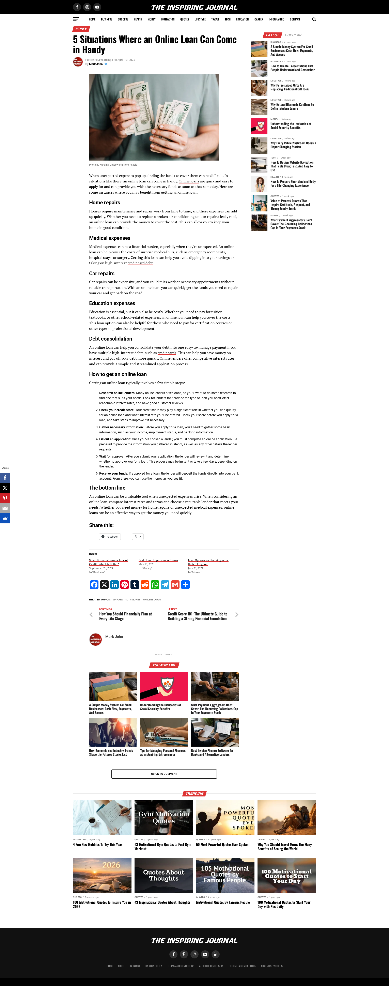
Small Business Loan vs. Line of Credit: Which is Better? (108, 562)
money (135, 599)
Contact (295, 19)
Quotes (184, 19)
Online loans (189, 181)
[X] (5, 488)
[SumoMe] (5, 518)
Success (123, 19)
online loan (152, 599)
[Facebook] (5, 478)
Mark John (96, 64)
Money (152, 19)
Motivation (168, 19)
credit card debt (140, 263)
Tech (228, 19)
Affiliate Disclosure (211, 966)
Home (92, 19)
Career (258, 19)
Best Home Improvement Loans (158, 560)
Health (138, 19)
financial (121, 599)
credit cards (167, 352)
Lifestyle (200, 19)
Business (106, 19)
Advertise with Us (272, 966)
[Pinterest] (5, 498)
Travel (215, 19)
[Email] (5, 508)
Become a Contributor (242, 966)
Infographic (276, 19)
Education (242, 19)
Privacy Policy (153, 966)
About (121, 966)
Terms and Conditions (180, 966)
